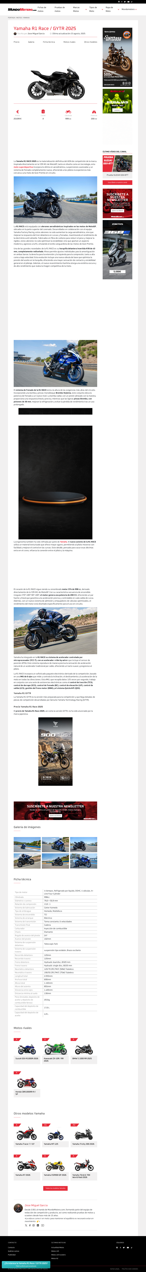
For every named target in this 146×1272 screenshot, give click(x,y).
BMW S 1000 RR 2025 (80, 1039)
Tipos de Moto (93, 9)
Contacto (11, 1247)
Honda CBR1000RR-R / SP (25, 1073)
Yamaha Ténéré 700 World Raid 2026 (82, 1157)
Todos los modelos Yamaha (55, 1188)
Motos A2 (54, 1258)
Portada (11, 18)
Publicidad (12, 1255)
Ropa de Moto (109, 9)
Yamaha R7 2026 (21, 1156)
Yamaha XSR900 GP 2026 (53, 1156)
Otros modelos (90, 42)
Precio (16, 42)
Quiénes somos (13, 1251)
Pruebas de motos (60, 9)
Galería (31, 42)
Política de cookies (130, 1269)
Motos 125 (55, 1251)
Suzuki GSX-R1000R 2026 (25, 1039)
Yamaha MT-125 (49, 1125)
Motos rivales (69, 42)
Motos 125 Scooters (58, 1255)
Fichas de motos (42, 9)
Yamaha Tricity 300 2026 (81, 1125)
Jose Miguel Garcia (36, 1205)
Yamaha (26, 18)
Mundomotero (128, 9)
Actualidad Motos (57, 1247)
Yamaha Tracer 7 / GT (23, 1125)
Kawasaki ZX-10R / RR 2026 (54, 1039)
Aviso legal (115, 1269)
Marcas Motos (76, 9)
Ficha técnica (49, 42)
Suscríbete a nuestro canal (117, 182)
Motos (19, 18)
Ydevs (45, 1269)
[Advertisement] (55, 143)
